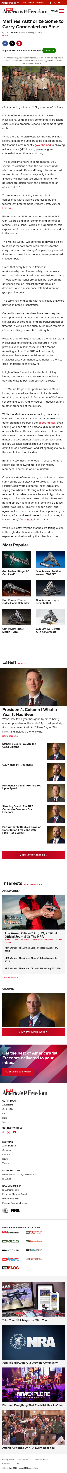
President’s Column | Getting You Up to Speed (21, 787)
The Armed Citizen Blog (31, 939)
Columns (13, 736)
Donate (40, 2)
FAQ (4, 1113)
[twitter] (12, 42)
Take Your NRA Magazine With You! (25, 1320)
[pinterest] (19, 42)
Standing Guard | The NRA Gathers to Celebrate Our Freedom (18, 809)
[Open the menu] (61, 10)
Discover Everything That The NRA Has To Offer (32, 1405)
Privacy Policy (8, 1459)
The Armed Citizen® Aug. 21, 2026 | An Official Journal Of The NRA (32, 935)
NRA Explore (8, 1178)
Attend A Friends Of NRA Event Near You (28, 1448)
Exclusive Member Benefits (15, 1194)
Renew (31, 2)
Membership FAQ (10, 1198)
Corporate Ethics (41, 1459)
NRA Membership (10, 1190)
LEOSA (6, 208)
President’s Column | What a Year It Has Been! (29, 712)
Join (24, 2)
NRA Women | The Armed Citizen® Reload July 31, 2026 (33, 968)
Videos (5, 1163)
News (5, 35)
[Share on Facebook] (5, 42)
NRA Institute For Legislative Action (19, 1174)
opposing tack (46, 423)
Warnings (6, 1463)
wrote (30, 519)
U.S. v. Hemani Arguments (17, 765)
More (21, 663)
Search (5, 1122)
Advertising (7, 1104)
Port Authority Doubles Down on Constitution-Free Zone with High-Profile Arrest (21, 830)
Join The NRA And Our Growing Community (30, 1363)
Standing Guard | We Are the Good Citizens (19, 745)
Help (4, 1118)
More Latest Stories (42, 855)
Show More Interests (42, 1031)
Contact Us (7, 1109)
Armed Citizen (11, 891)
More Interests (32, 884)
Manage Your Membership (15, 1203)
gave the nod (43, 145)
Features (6, 1154)
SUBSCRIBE (18, 1071)
